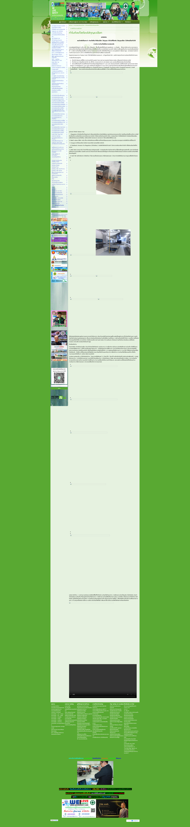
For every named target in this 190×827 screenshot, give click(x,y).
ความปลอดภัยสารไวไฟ (79, 25)
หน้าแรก (71, 25)
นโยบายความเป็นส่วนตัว (58, 215)
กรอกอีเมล (53, 207)
